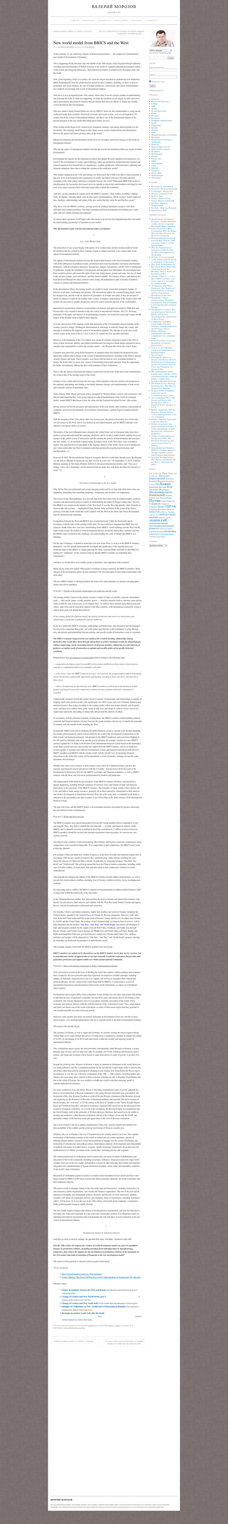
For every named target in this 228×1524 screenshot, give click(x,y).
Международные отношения (164, 135)
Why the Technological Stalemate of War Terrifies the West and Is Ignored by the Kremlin (163, 251)
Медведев (164, 489)
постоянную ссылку (74, 1328)
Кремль (154, 127)
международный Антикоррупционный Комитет (161, 525)
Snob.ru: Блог (157, 196)
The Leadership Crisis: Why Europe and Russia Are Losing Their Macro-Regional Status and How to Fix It (163, 402)
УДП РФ (154, 168)
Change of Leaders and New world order (80, 1303)
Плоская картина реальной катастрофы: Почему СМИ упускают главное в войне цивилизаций (163, 241)
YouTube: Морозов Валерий (163, 208)
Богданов (170, 479)
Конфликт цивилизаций (161, 120)
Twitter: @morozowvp (161, 198)
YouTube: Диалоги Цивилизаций (159, 204)
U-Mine (154, 104)
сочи (158, 537)
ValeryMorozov (66, 47)
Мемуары (155, 137)
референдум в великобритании (161, 534)
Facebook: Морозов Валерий (164, 189)
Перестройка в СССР (160, 147)
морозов (163, 528)
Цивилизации (157, 175)
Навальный (157, 495)
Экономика (156, 177)
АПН (153, 106)
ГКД (157, 484)
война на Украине (167, 512)
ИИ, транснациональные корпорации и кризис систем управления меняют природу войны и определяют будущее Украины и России (164, 376)
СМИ (153, 161)
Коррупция (156, 125)
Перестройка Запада (160, 149)
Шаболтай (154, 511)
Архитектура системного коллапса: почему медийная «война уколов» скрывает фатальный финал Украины (163, 222)
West (118, 1326)
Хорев (172, 509)
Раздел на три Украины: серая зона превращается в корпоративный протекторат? (163, 351)
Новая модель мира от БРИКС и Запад (71, 31)
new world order (155, 473)
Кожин (165, 483)
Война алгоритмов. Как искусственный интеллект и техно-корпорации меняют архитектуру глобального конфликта (163, 429)
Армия (154, 108)
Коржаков (153, 487)
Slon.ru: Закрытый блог (161, 193)
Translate (167, 53)
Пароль (152, 74)
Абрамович (164, 476)
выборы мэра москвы (162, 516)
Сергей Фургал (168, 501)
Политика (155, 151)
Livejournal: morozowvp (162, 191)
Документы (104, 21)
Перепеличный (165, 498)
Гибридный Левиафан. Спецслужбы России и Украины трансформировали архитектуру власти (164, 325)
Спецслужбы (157, 163)
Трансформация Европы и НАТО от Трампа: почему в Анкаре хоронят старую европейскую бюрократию (163, 451)
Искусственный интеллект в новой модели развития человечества (124, 1343)
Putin (165, 473)
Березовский (157, 478)
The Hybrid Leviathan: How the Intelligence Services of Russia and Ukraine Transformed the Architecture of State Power (164, 314)
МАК (153, 132)
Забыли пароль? (156, 90)
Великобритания (158, 111)
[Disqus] (97, 1385)
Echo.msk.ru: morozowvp (162, 186)
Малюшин (153, 489)
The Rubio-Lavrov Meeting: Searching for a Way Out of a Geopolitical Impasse (163, 385)
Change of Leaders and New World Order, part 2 (84, 1296)
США (153, 166)
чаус (163, 536)
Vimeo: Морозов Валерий (162, 201)
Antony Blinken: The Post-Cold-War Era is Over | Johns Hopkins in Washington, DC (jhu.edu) (101, 1277)
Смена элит (156, 158)
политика (170, 531)
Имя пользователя (156, 67)
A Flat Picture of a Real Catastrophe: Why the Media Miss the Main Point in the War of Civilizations (163, 232)
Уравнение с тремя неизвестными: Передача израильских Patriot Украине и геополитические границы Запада (164, 302)
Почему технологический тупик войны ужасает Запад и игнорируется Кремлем (163, 259)
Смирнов (153, 507)
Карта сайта (121, 21)
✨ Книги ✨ (151, 21)
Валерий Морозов (114, 6)
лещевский (158, 520)
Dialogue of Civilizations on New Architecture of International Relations (94, 1306)
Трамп (161, 506)
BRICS (112, 1326)
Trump (170, 473)
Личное (154, 130)
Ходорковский (163, 509)
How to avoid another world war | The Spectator (82, 1274)
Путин (154, 156)
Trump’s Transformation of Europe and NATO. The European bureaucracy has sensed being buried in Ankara (162, 441)
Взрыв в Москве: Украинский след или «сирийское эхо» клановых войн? (163, 334)
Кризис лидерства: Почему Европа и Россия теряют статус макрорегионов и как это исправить (164, 413)
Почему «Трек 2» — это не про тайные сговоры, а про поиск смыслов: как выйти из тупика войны (163, 280)
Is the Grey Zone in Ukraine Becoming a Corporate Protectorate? (163, 342)
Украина (155, 170)
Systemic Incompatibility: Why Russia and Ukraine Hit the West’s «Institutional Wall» (163, 461)
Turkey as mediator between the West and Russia (84, 1289)
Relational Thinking (160, 101)
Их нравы (155, 118)
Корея (154, 123)
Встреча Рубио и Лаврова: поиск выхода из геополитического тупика (163, 393)
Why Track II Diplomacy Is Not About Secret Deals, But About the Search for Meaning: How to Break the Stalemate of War (163, 269)
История (155, 116)
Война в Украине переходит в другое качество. (164, 420)
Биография (89, 21)
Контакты (136, 21)
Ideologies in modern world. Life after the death (83, 1313)
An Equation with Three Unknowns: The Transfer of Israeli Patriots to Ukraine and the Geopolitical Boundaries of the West (163, 290)
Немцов (168, 495)
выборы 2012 (154, 515)
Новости (92, 1326)
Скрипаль (165, 504)
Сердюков (155, 503)
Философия (156, 173)
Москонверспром (160, 492)
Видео (154, 113)
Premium (155, 99)
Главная (74, 21)
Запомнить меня (157, 81)
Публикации (156, 154)
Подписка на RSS (159, 210)
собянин (152, 537)
